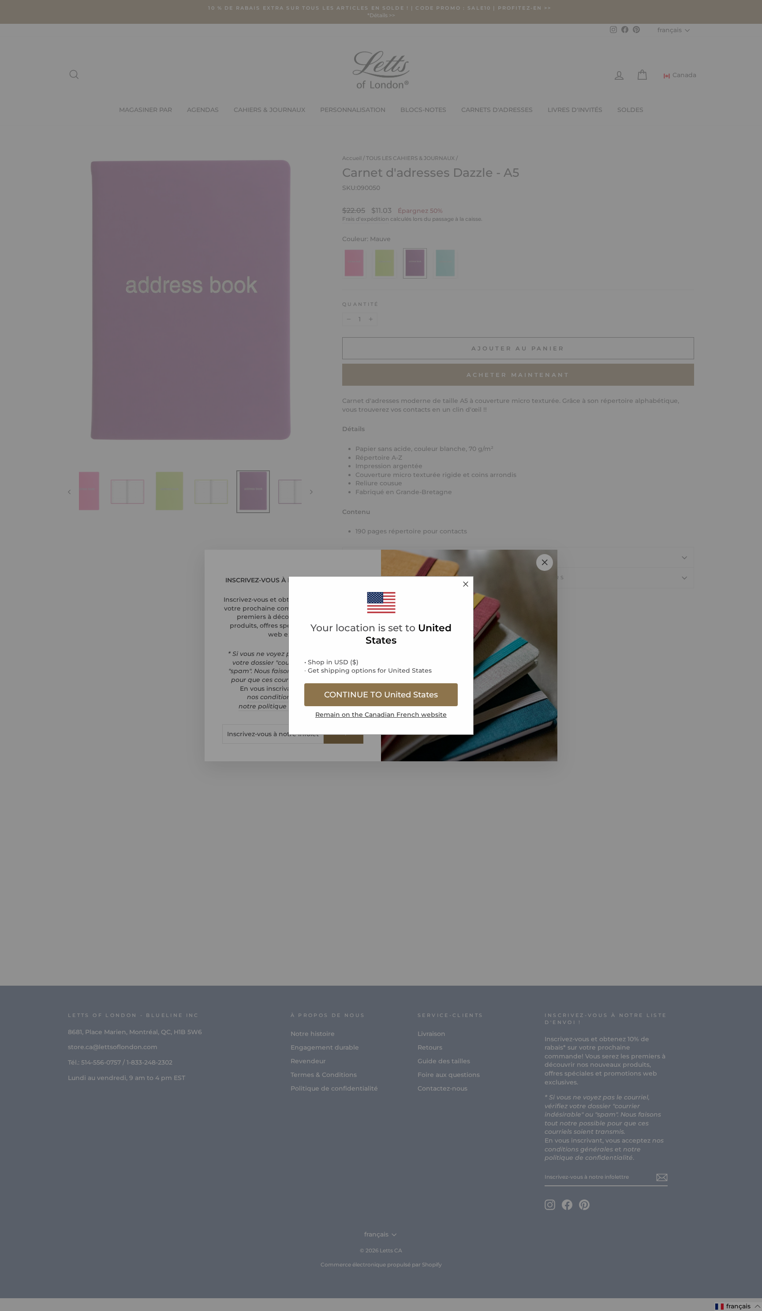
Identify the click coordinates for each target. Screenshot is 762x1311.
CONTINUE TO (381, 695)
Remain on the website (381, 715)
